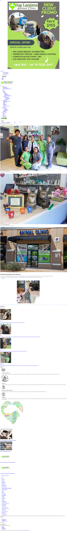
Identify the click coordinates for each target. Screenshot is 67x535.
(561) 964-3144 (6, 72)
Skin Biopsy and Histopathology (8, 95)
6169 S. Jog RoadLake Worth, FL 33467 (4, 519)
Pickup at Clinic (5, 117)
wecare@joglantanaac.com (6, 73)
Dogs (3, 90)
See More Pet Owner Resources (5, 475)
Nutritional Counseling (4, 514)
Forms (3, 113)
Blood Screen (7, 98)
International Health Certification (6, 101)
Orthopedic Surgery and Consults (5, 508)
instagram (3, 78)
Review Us (3, 524)
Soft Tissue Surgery (4, 509)
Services (3, 89)
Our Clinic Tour (5, 107)
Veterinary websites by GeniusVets (25, 530)
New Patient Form (5, 87)
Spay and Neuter (4, 510)
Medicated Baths (6, 94)
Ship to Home (4, 116)
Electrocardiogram (6, 99)
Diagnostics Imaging (4, 504)
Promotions (4, 111)
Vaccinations (4, 106)
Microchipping (4, 104)
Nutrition (4, 105)
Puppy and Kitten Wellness (5, 511)
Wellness (4, 103)
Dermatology (4, 92)
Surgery (4, 102)
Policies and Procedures (5, 110)
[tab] (34, 482)
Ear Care (5, 93)
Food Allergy (3, 500)
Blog (3, 114)
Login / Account (3, 528)
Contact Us (3, 125)
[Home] (7, 84)
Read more (3, 278)
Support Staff (5, 109)
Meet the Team (4, 108)
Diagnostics (4, 96)
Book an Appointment (4, 118)
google (2, 79)
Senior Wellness (3, 512)
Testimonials (3, 526)
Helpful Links (4, 115)
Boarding (4, 91)
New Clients (3, 86)
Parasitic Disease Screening (5, 507)
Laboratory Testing (6, 97)
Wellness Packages (4, 513)
